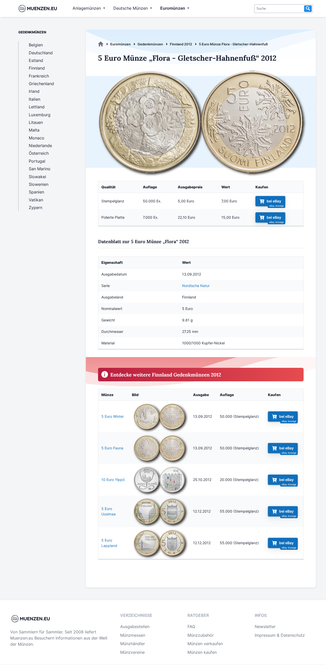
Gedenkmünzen (150, 44)
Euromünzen (120, 44)
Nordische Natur (196, 285)
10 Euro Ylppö (113, 479)
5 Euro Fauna (112, 448)
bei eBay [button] (274, 201)
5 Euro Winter (112, 416)
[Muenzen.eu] (100, 44)
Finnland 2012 (181, 44)
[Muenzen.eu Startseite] (38, 8)
